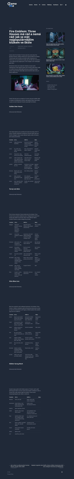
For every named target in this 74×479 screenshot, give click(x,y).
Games (10, 28)
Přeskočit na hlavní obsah (14, 1)
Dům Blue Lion (51, 87)
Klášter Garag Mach (52, 89)
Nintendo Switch (21, 48)
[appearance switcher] (66, 5)
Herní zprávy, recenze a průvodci (25, 46)
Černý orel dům (51, 86)
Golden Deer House (52, 85)
